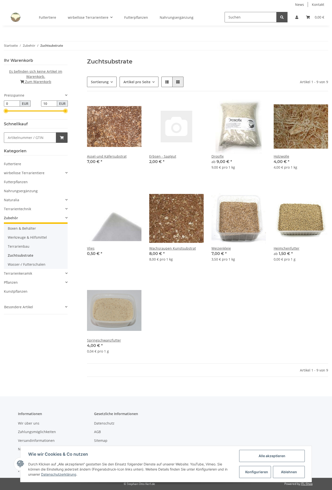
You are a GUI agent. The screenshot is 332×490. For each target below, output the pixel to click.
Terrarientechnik (17, 209)
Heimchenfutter (286, 248)
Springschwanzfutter (104, 340)
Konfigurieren (256, 472)
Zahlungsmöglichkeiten (37, 431)
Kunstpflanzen (15, 291)
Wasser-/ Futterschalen (26, 264)
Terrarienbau (18, 246)
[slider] (6, 111)
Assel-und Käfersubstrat (107, 156)
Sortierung (100, 82)
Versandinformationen (36, 440)
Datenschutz (104, 423)
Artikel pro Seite (136, 82)
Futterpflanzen (16, 182)
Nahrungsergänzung (21, 191)
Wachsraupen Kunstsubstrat (172, 248)
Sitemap (100, 440)
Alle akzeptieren (272, 456)
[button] (296, 17)
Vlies (91, 248)
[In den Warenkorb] (62, 137)
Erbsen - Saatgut (162, 156)
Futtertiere (12, 164)
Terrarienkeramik (18, 273)
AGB (97, 431)
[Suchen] (282, 17)
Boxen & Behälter (22, 228)
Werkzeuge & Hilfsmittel (27, 237)
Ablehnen (289, 472)
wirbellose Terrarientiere (24, 173)
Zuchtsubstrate (20, 255)
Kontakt (318, 4)
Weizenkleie (221, 248)
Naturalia (11, 200)
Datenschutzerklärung (58, 474)
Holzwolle (281, 156)
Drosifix (217, 156)
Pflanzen (11, 282)
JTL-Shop (307, 484)
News (299, 4)
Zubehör (11, 218)
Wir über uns (28, 423)
